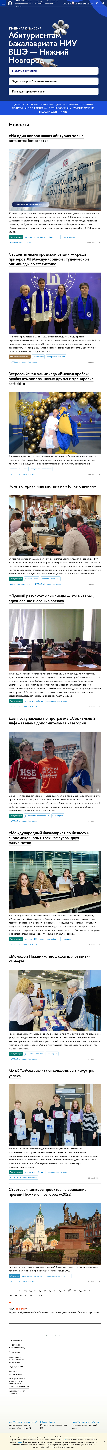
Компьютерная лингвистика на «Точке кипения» (52, 486)
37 (11, 1295)
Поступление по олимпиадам (29, 108)
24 (30, 1291)
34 (80, 1291)
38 (16, 1295)
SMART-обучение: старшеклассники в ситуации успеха (51, 1073)
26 (40, 1291)
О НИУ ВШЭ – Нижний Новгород (17, 1346)
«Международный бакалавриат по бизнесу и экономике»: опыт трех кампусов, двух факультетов (49, 837)
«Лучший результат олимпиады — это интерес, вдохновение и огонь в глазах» (51, 598)
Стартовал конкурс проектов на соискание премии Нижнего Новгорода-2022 (48, 1192)
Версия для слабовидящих (15, 1372)
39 (21, 1295)
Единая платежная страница (17, 1392)
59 (40, 1295)
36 (90, 1291)
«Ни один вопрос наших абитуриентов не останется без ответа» (46, 138)
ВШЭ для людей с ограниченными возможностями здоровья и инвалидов (19, 1382)
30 (60, 1291)
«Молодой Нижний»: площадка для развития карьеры (50, 958)
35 (85, 1291)
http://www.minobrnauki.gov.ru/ (23, 1421)
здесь (66, 1439)
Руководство (14, 1352)
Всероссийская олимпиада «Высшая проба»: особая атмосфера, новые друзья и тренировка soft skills (51, 378)
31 (65, 1291)
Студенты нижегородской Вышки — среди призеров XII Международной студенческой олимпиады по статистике (49, 259)
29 (55, 1291)
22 (20, 1291)
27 (45, 1291)
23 (25, 1291)
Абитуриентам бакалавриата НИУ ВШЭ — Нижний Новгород (43, 47)
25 (35, 1291)
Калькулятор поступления (28, 91)
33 (75, 1291)
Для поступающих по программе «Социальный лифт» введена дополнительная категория (52, 720)
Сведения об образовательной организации (17, 1359)
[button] (46, 1335)
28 (50, 1291)
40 (26, 1295)
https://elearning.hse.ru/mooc (85, 1421)
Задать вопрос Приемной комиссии (34, 81)
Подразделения (16, 1366)
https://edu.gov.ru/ (49, 1421)
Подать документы (24, 71)
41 (31, 1295)
